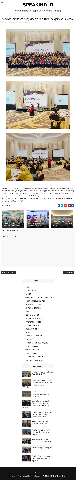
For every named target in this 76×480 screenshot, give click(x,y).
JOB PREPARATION (32, 315)
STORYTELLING (31, 353)
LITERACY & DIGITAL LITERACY (36, 318)
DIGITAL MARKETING (33, 304)
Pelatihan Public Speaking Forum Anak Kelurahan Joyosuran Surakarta (42, 432)
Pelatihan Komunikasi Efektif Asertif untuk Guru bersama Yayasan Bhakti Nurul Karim (62, 223)
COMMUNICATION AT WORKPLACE (27, 22)
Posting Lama (68, 272)
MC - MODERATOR (32, 325)
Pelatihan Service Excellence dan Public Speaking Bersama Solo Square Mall (42, 458)
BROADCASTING (31, 290)
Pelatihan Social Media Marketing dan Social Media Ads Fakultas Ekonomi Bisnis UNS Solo (42, 414)
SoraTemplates (22, 476)
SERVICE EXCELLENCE (33, 350)
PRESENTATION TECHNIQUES (36, 343)
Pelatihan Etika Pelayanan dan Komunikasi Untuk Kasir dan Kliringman (41, 394)
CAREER (28, 294)
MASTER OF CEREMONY (34, 322)
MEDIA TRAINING (32, 329)
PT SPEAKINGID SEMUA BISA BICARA (54, 476)
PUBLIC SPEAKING (32, 346)
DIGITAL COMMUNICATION (35, 301)
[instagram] (39, 472)
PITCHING (29, 339)
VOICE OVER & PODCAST (34, 360)
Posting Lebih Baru (8, 272)
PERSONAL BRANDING (33, 336)
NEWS (27, 332)
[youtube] (35, 472)
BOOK (27, 287)
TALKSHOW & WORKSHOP (35, 357)
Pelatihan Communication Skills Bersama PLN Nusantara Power (11, 224)
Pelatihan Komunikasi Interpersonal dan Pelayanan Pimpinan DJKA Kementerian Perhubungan (37, 223)
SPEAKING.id (38, 4)
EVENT (28, 311)
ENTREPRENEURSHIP (33, 308)
